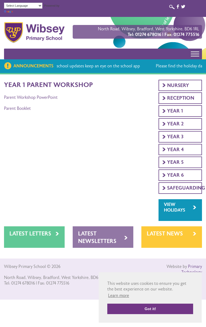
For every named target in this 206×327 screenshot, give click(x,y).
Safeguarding (184, 188)
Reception (180, 98)
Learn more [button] (118, 295)
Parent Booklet (17, 108)
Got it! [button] (150, 309)
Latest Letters (30, 233)
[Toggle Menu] (195, 53)
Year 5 (175, 162)
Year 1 (175, 111)
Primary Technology (191, 269)
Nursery (178, 85)
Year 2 (175, 124)
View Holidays (174, 207)
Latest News (165, 233)
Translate (19, 11)
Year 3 (175, 137)
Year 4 (175, 149)
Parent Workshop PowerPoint (31, 97)
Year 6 (175, 175)
